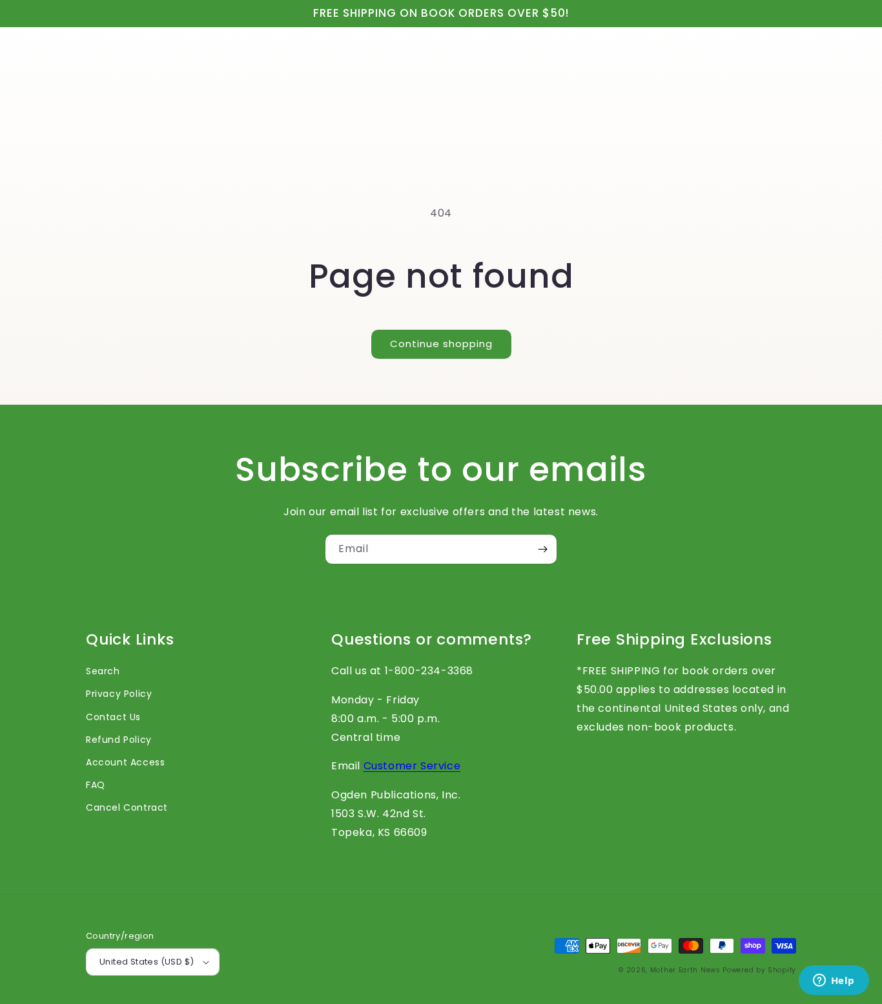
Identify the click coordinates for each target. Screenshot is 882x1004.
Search (103, 671)
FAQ (95, 784)
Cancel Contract (127, 807)
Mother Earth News (685, 970)
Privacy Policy (119, 693)
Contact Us (113, 716)
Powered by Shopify (759, 970)
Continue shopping (441, 343)
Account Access (125, 762)
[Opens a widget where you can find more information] (833, 981)
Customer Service (412, 765)
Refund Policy (119, 739)
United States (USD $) (146, 962)
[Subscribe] (542, 549)
